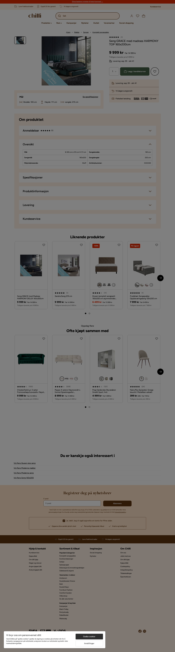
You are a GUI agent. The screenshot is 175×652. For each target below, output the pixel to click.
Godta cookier (89, 636)
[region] (54, 639)
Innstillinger (89, 643)
